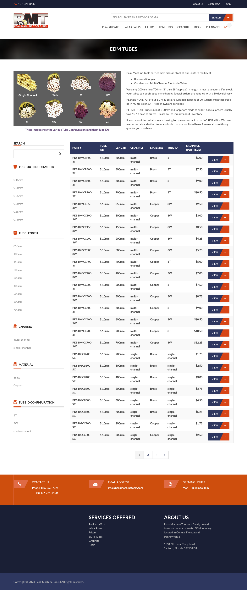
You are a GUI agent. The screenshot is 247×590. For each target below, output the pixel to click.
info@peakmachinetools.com (125, 487)
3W (16, 423)
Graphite (94, 540)
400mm (18, 285)
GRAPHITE (183, 27)
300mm (18, 277)
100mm (18, 254)
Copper (18, 385)
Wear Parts (95, 528)
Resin (92, 544)
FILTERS (149, 27)
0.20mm (18, 187)
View (215, 160)
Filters (92, 532)
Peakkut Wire (97, 524)
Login (228, 4)
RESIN (197, 27)
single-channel (22, 347)
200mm (18, 270)
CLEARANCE (213, 27)
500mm (18, 293)
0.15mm (18, 179)
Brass (17, 377)
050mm (18, 246)
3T (15, 415)
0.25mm (18, 195)
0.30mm (18, 203)
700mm (18, 309)
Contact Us (214, 4)
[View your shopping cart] (225, 27)
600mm (18, 301)
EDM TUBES (166, 27)
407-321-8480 (27, 4)
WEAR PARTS (132, 27)
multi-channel (22, 339)
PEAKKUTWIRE (111, 27)
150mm (18, 261)
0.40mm (18, 219)
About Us (198, 4)
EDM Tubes (95, 536)
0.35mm (18, 211)
